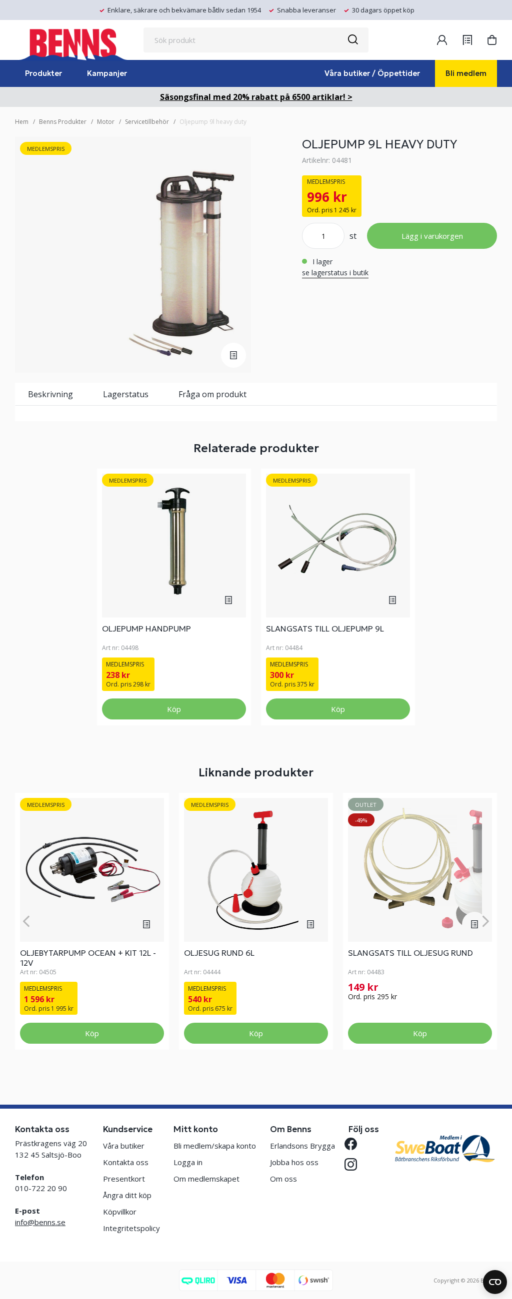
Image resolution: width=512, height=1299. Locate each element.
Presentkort (124, 1179)
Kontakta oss (125, 1162)
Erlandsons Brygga (302, 1146)
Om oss (283, 1179)
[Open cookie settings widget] (495, 1282)
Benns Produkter (62, 121)
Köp (174, 709)
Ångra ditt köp (127, 1195)
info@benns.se (40, 1222)
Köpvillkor (119, 1212)
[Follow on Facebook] (354, 1144)
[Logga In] (442, 40)
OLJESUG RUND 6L (219, 953)
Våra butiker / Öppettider (372, 73)
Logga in (188, 1162)
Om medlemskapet (207, 1179)
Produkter (43, 73)
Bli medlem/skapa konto (215, 1146)
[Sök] (353, 39)
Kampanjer (107, 73)
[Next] (485, 921)
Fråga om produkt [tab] (212, 394)
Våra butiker (123, 1146)
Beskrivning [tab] (50, 394)
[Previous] (26, 921)
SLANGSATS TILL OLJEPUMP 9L (325, 629)
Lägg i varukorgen (432, 236)
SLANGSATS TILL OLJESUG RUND (410, 953)
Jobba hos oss (294, 1162)
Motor (105, 121)
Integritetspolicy (131, 1228)
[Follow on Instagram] (354, 1164)
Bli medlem (466, 73)
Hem (21, 121)
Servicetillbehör (147, 121)
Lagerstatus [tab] (125, 394)
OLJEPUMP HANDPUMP (146, 629)
